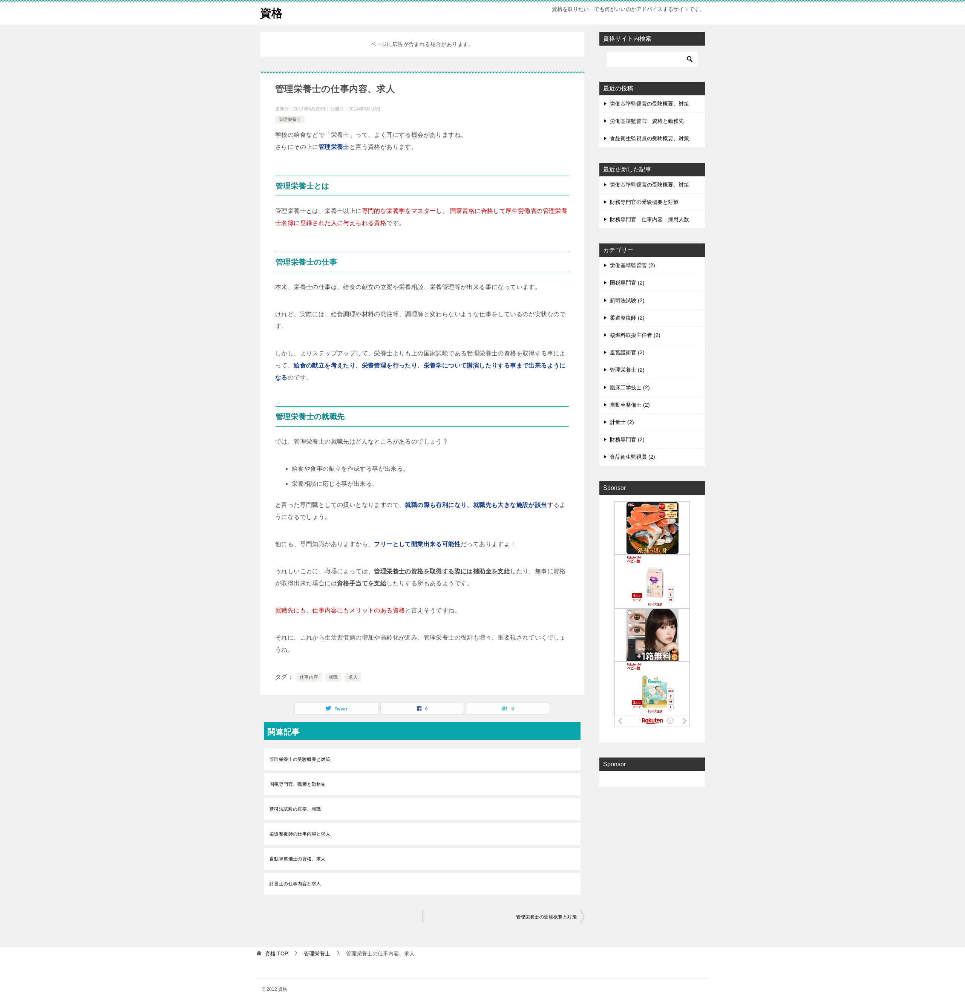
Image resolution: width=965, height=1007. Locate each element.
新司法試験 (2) (627, 300)
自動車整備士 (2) (630, 405)
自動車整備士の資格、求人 (298, 859)
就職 (333, 677)
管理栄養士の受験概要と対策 (300, 759)
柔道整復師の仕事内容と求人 (300, 834)
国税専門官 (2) (627, 283)
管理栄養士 (290, 119)
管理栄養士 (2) (627, 370)
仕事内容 (309, 677)
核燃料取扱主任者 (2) (635, 335)
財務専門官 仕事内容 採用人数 (649, 219)
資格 (271, 13)
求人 (353, 677)
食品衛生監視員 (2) (632, 457)
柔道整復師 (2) (627, 318)
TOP (276, 953)
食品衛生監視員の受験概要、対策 (649, 138)
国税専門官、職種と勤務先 (298, 784)
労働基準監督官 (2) (632, 265)
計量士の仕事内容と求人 (295, 883)
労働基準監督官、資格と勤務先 (647, 121)
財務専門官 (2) (627, 439)
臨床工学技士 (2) (630, 387)
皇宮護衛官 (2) (627, 352)
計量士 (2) (622, 422)
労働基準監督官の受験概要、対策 (649, 104)
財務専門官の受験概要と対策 (644, 202)
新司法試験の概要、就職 (295, 809)
